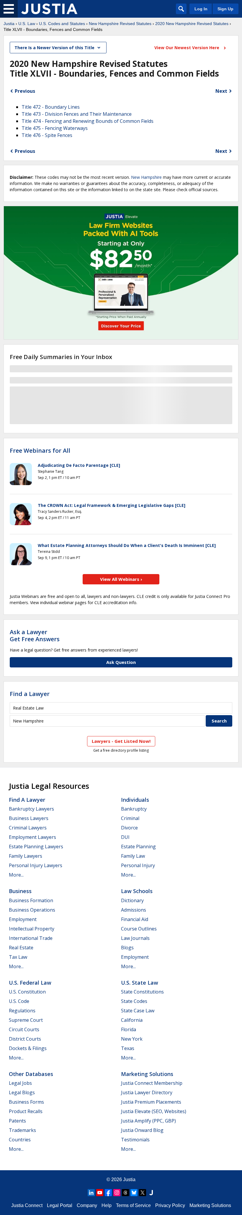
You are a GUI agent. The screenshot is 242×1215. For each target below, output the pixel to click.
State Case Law (137, 1010)
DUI (125, 837)
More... (16, 875)
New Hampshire (146, 177)
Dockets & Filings (28, 1048)
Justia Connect (26, 1205)
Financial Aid (134, 919)
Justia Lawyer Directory (146, 1092)
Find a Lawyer (30, 694)
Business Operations (32, 910)
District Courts (25, 1039)
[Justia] (49, 9)
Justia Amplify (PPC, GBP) (148, 1121)
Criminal (130, 818)
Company (87, 1205)
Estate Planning (138, 846)
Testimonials (135, 1139)
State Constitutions (142, 991)
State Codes (134, 1001)
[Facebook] (108, 1192)
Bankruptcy (134, 809)
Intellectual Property (31, 928)
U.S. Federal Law (30, 982)
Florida (128, 1029)
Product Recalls (25, 1111)
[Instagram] (116, 1192)
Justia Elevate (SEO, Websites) (153, 1111)
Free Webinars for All (40, 450)
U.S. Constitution (27, 991)
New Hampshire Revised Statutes (120, 23)
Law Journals (135, 938)
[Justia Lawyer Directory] (151, 1192)
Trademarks (22, 1130)
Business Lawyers (28, 818)
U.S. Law (26, 23)
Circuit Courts (24, 1029)
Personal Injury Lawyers (35, 865)
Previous (25, 91)
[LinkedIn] (91, 1192)
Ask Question (121, 662)
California (132, 1020)
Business (20, 891)
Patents (17, 1121)
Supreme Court (26, 1020)
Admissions (133, 910)
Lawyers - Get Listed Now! (121, 741)
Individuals (135, 799)
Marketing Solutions (147, 1073)
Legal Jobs (20, 1083)
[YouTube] (99, 1192)
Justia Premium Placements (151, 1102)
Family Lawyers (25, 856)
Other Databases (31, 1073)
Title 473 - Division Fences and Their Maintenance (77, 114)
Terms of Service (133, 1205)
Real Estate (21, 947)
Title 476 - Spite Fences (47, 135)
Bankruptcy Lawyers (31, 809)
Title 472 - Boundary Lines (51, 107)
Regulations (22, 1010)
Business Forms (26, 1102)
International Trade (31, 938)
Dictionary (132, 900)
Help (107, 1205)
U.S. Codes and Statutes (62, 23)
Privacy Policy (170, 1205)
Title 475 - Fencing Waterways (55, 128)
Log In (200, 8)
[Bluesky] (134, 1192)
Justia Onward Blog (142, 1130)
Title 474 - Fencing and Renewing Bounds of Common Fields (87, 121)
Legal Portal (59, 1205)
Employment (23, 919)
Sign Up (225, 8)
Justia (9, 23)
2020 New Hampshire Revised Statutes (191, 23)
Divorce (129, 827)
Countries (20, 1139)
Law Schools (137, 891)
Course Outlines (139, 928)
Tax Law (18, 957)
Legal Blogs (22, 1092)
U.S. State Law (139, 982)
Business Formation (31, 900)
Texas (127, 1048)
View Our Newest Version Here (187, 47)
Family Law (133, 856)
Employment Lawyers (32, 837)
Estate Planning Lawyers (36, 846)
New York (132, 1039)
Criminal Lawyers (28, 827)
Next (221, 91)
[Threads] (125, 1192)
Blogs (127, 947)
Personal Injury (138, 865)
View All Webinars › (121, 579)
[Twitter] (142, 1192)
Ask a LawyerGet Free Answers (35, 635)
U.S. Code (19, 1001)
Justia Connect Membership (151, 1083)
